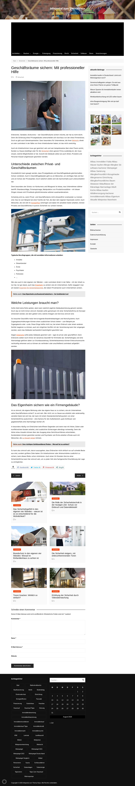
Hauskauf (17, 708)
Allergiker (114, 165)
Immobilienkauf (39, 722)
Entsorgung (46, 53)
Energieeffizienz (21, 699)
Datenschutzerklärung (98, 235)
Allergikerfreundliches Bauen (102, 181)
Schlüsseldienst (39, 763)
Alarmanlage (105, 187)
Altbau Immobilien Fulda (100, 162)
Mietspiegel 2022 (18, 753)
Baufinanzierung (19, 690)
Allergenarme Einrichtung (101, 177)
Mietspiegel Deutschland (37, 753)
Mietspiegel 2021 (37, 749)
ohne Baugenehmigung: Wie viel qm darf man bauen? (104, 103)
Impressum (94, 239)
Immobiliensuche (37, 731)
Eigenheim (39, 285)
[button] (4, 781)
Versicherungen (101, 53)
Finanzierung (57, 53)
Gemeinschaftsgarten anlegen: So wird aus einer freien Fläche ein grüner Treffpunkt (105, 84)
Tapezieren (18, 772)
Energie (36, 53)
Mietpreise (37, 740)
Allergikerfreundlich (98, 174)
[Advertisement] (67, 36)
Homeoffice (35, 203)
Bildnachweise (95, 230)
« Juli (51, 723)
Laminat (26, 735)
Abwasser (94, 184)
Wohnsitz (75, 140)
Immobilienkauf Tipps (21, 726)
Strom (91, 53)
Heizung (41, 708)
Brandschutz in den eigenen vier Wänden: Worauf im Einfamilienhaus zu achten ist (27, 555)
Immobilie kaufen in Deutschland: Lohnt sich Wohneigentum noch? (105, 76)
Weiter (79, 475)
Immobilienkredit (38, 726)
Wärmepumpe (29, 776)
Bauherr (26, 53)
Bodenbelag (40, 690)
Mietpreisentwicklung (22, 744)
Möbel (40, 758)
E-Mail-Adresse (17, 647)
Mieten (19, 740)
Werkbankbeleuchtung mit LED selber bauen (106, 97)
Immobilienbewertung (29, 712)
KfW (15, 735)
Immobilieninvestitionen (21, 722)
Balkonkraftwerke (35, 685)
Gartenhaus (30, 703)
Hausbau (41, 703)
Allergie (106, 165)
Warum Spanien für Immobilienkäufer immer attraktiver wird (105, 91)
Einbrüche (20, 335)
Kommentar (15, 619)
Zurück (18, 475)
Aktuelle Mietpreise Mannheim (103, 200)
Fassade (39, 699)
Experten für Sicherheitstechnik (31, 288)
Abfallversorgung (97, 193)
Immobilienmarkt (20, 731)
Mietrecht (40, 744)
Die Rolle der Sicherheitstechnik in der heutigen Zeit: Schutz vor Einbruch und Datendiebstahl (67, 504)
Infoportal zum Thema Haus (67, 8)
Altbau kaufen (102, 190)
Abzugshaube (113, 174)
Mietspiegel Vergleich (22, 758)
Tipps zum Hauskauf (36, 772)
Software (84, 53)
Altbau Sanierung (97, 171)
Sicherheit (74, 53)
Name (13, 638)
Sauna (27, 763)
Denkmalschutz (21, 694)
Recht (67, 53)
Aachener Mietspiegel (107, 168)
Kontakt (93, 244)
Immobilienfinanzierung (29, 717)
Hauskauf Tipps (29, 708)
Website (14, 656)
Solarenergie (41, 767)
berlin (30, 690)
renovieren (17, 763)
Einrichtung (38, 694)
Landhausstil (39, 735)
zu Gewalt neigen (28, 438)
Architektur (16, 53)
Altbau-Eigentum (112, 196)
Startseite (93, 248)
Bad (18, 685)
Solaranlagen (28, 767)
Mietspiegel (19, 749)
